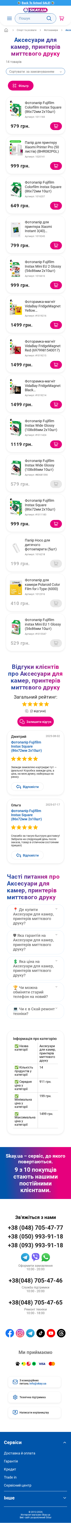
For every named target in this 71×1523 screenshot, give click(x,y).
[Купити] (56, 126)
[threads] (61, 1333)
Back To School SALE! (36, 3)
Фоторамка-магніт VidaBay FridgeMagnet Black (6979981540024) (43, 388)
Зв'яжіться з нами (35, 1217)
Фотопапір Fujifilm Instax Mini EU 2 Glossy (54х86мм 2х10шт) (43, 266)
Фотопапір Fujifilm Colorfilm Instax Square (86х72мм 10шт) (43, 186)
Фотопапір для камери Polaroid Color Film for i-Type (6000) (42, 584)
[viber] (35, 1257)
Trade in (10, 1477)
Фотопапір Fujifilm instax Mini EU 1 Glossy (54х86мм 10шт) (43, 624)
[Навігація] (9, 18)
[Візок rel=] (61, 18)
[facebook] (10, 1333)
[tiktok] (40, 1333)
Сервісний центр (17, 1485)
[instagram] (20, 1333)
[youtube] (51, 1333)
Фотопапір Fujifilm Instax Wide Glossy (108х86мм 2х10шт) (41, 425)
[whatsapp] (46, 1257)
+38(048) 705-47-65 (36, 1302)
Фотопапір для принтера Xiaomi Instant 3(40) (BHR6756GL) (38, 229)
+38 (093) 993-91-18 (35, 1245)
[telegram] (25, 1257)
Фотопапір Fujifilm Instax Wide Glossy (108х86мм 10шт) (39, 465)
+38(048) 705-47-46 (36, 1280)
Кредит (10, 1469)
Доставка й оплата (19, 1453)
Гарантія (11, 1461)
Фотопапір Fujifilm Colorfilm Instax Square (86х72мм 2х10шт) (43, 107)
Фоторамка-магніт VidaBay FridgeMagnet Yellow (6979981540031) (43, 308)
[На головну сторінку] (35, 10)
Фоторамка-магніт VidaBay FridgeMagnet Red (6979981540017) (43, 345)
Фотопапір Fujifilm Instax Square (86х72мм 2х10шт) (40, 505)
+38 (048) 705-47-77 (35, 1227)
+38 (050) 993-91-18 (35, 1236)
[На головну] (6, 30)
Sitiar (48, 1517)
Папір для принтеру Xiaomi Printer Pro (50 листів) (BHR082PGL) (42, 147)
